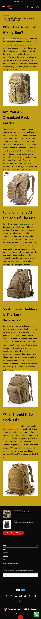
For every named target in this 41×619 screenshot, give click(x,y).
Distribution (5, 556)
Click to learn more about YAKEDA (11, 563)
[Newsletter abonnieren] (36, 575)
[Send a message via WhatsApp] (36, 614)
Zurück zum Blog (13, 533)
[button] (3, 7)
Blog (4, 559)
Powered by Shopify (20, 613)
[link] (32, 7)
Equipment (5, 552)
